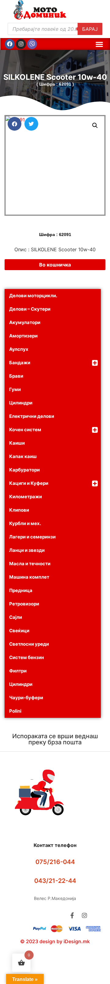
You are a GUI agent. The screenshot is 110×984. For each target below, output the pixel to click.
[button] (99, 44)
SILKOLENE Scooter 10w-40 (55, 77)
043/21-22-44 (55, 880)
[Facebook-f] (72, 915)
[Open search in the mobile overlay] (55, 29)
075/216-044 (55, 862)
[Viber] (32, 44)
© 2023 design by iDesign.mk (55, 941)
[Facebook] (10, 44)
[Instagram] (21, 44)
